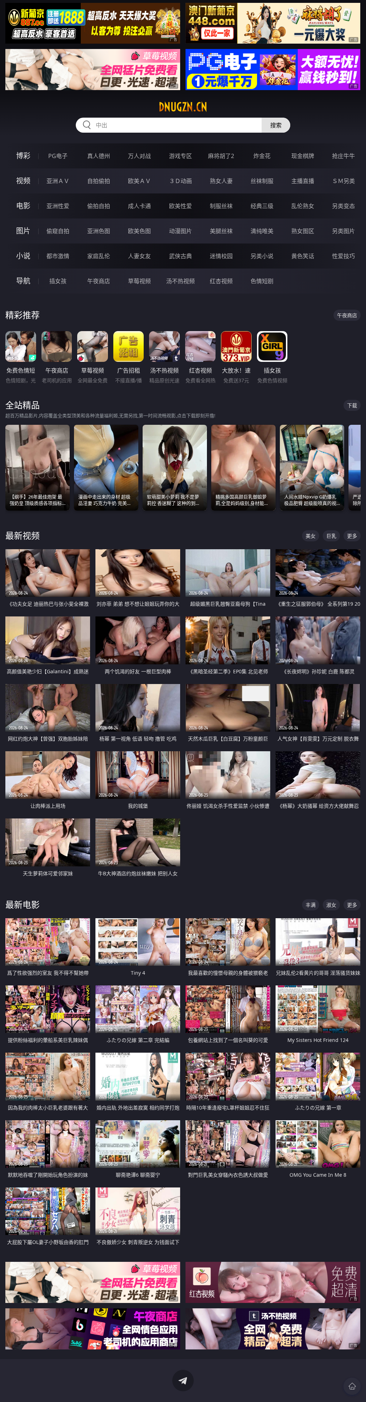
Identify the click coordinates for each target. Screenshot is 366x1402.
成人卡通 (139, 206)
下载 (352, 405)
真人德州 (98, 156)
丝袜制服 (262, 181)
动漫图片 (180, 231)
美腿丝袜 (221, 231)
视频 (23, 181)
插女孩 (57, 281)
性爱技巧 (343, 256)
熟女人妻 (221, 181)
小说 (23, 256)
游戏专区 (180, 156)
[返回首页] (352, 1386)
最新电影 (22, 904)
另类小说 (262, 256)
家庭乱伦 (98, 256)
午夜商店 (98, 281)
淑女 (331, 904)
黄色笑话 (302, 256)
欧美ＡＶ (139, 181)
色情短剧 (262, 281)
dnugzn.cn (183, 107)
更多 (352, 535)
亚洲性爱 (57, 206)
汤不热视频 (180, 281)
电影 (23, 206)
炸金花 (262, 156)
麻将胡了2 (221, 156)
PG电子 (58, 156)
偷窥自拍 (57, 231)
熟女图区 (302, 231)
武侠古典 (180, 256)
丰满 (311, 904)
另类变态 (343, 206)
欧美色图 (139, 231)
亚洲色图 (98, 231)
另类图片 (343, 231)
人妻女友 (139, 256)
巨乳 (331, 535)
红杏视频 (221, 281)
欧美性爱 (180, 206)
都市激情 (57, 256)
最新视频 (22, 535)
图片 (23, 231)
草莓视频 (139, 281)
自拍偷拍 (98, 181)
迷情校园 (221, 256)
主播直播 (302, 181)
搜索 (276, 125)
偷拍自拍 (98, 206)
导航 (23, 281)
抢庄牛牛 (343, 156)
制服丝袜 (221, 206)
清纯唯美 (262, 231)
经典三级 (262, 206)
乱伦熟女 (302, 206)
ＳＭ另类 (343, 181)
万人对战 (139, 156)
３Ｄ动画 (180, 181)
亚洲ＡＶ (57, 181)
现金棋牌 (302, 156)
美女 (311, 535)
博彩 (23, 156)
